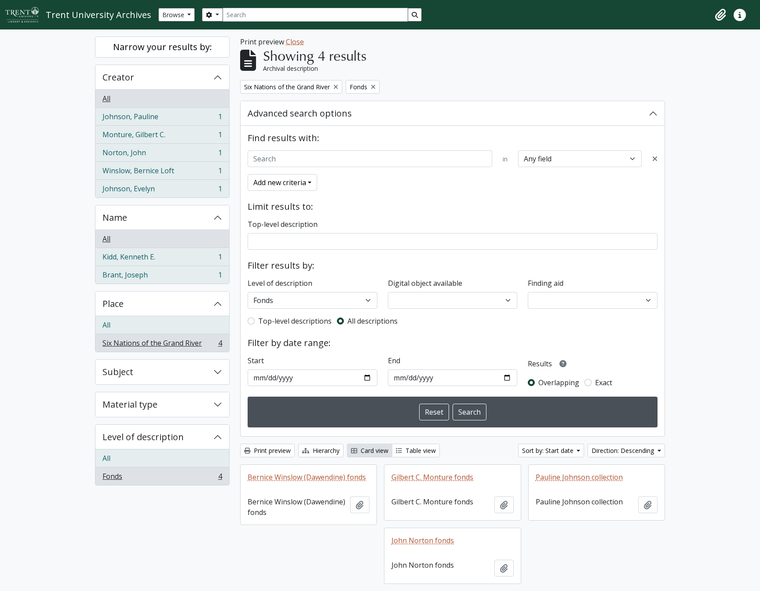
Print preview (271, 450)
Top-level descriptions (295, 321)
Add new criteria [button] (279, 182)
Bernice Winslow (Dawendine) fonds (307, 477)
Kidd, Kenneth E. (162, 259)
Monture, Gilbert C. (162, 137)
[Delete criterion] (655, 158)
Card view (373, 450)
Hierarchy (325, 450)
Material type (129, 404)
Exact (603, 382)
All (106, 98)
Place (113, 304)
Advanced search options (300, 113)
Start (256, 360)
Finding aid (545, 283)
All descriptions (372, 321)
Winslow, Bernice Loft (162, 173)
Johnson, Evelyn (162, 190)
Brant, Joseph (162, 277)
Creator (118, 77)
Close (295, 42)
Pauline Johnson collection (579, 477)
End (394, 360)
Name (114, 217)
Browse (174, 15)
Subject (117, 372)
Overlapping (558, 382)
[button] (720, 15)
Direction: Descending (624, 450)
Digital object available (425, 283)
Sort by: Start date (548, 450)
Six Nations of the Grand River (162, 345)
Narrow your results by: (162, 47)
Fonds (162, 478)
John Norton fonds (422, 540)
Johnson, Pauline (162, 119)
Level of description (143, 437)
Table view (420, 450)
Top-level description (283, 224)
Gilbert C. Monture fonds (432, 477)
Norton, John (162, 155)
